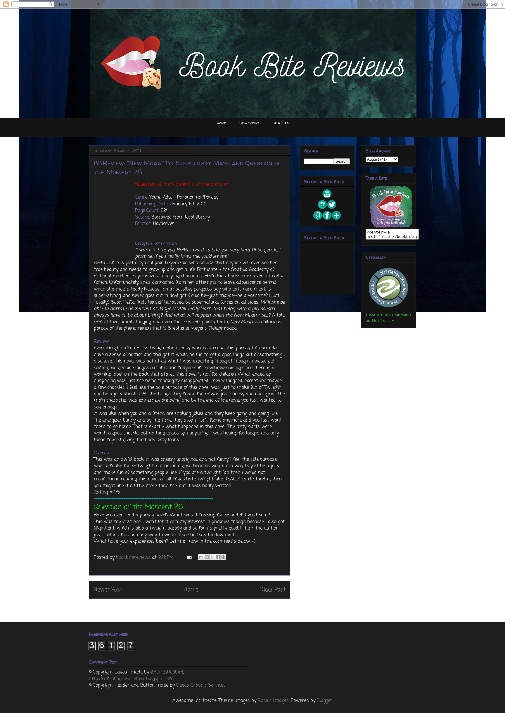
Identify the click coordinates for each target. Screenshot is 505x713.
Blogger (324, 700)
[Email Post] (189, 557)
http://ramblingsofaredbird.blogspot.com (131, 679)
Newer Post (108, 589)
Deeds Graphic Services (201, 685)
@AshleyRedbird (167, 672)
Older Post (273, 589)
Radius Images (273, 700)
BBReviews (249, 123)
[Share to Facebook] (218, 557)
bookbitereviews (134, 557)
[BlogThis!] (207, 557)
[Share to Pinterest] (223, 557)
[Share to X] (212, 557)
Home (221, 123)
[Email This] (201, 557)
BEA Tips (280, 123)
